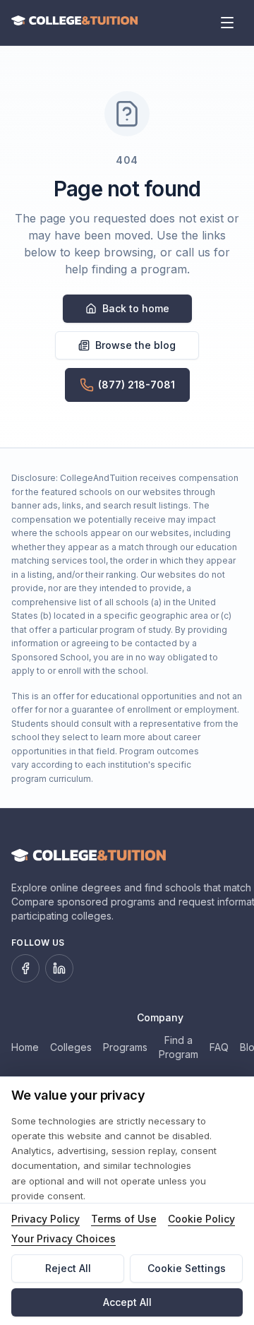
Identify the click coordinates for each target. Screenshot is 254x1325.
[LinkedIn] (59, 968)
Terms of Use (124, 1219)
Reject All (68, 1268)
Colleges (71, 1047)
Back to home (135, 308)
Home (25, 1047)
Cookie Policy (201, 1219)
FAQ (219, 1047)
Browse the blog (135, 345)
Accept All (127, 1302)
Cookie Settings (186, 1268)
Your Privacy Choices (63, 1238)
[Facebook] (25, 968)
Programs (125, 1047)
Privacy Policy (45, 1219)
